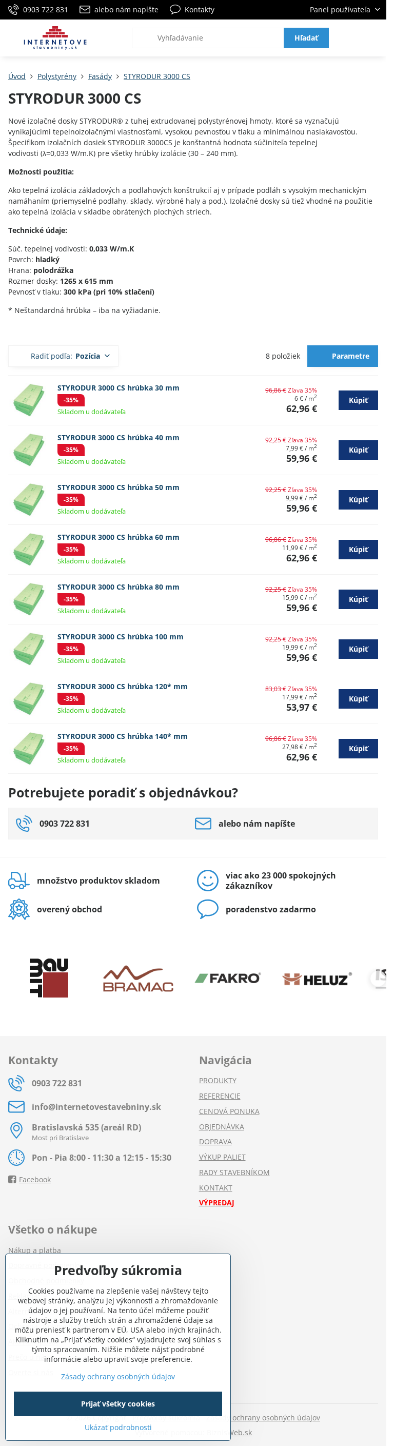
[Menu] (374, 38)
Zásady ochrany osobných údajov (263, 1417)
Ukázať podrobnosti (118, 1427)
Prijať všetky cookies (118, 1404)
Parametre (349, 356)
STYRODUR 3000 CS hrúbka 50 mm (118, 487)
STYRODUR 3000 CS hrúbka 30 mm (118, 388)
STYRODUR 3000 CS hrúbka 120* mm (122, 686)
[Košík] (349, 38)
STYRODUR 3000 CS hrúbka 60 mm (118, 537)
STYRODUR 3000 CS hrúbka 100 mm (120, 636)
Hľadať (306, 38)
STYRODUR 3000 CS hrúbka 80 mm (118, 587)
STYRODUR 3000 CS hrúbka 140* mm (122, 736)
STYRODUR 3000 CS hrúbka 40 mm (118, 437)
